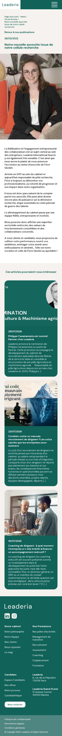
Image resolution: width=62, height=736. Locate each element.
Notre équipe (12, 636)
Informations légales (14, 723)
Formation (38, 665)
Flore (7, 180)
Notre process (12, 690)
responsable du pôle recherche (35, 177)
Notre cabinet (13, 626)
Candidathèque (13, 695)
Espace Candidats (15, 680)
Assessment (39, 650)
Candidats (10, 674)
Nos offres (10, 685)
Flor (46, 164)
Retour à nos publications (19, 32)
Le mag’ (9, 652)
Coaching (38, 655)
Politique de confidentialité (17, 719)
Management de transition (42, 638)
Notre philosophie (14, 631)
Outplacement (41, 660)
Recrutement (40, 644)
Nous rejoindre (13, 647)
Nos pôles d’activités (44, 631)
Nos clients (11, 642)
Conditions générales (15, 727)
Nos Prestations (42, 626)
